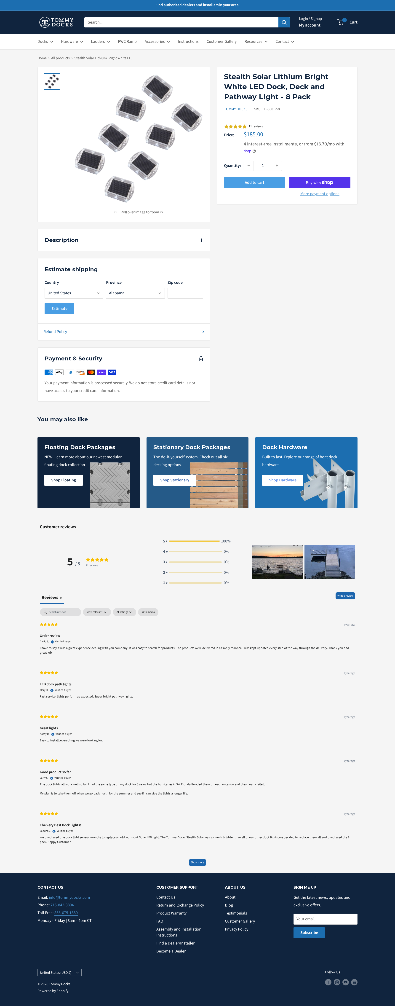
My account (309, 25)
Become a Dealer (171, 951)
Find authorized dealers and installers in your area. (197, 5)
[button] (196, 541)
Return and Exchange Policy (180, 905)
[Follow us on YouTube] (345, 982)
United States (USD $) (55, 972)
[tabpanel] (197, 739)
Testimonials (236, 913)
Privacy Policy (236, 929)
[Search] (284, 22)
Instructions (188, 41)
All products (60, 58)
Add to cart (254, 182)
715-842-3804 (62, 905)
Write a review (345, 596)
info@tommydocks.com (69, 897)
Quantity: (232, 166)
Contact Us (165, 897)
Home (42, 58)
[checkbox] (148, 612)
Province (114, 282)
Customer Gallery (222, 41)
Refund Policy (55, 332)
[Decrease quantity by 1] (249, 165)
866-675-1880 (66, 913)
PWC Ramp (127, 41)
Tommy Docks (236, 109)
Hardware (69, 41)
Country (52, 282)
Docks (42, 41)
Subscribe (309, 933)
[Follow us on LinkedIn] (354, 982)
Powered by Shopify (52, 990)
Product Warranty (171, 913)
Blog (229, 905)
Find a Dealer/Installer (175, 943)
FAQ (159, 921)
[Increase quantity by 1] (277, 165)
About (230, 897)
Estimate (59, 308)
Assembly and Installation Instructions (178, 932)
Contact (282, 41)
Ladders (98, 41)
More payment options (319, 193)
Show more (197, 862)
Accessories (155, 41)
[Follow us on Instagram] (337, 982)
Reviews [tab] (52, 597)
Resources (253, 41)
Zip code (175, 282)
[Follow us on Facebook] (328, 982)
